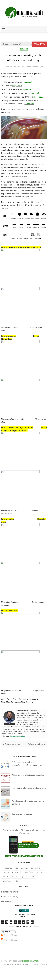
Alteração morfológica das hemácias (28, 775)
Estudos (24, 49)
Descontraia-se (22, 868)
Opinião (5, 877)
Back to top (39, 965)
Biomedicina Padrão (31, 961)
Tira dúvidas (7, 881)
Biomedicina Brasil (9, 891)
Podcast (15, 877)
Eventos (15, 872)
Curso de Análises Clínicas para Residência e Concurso (24, 832)
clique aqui (27, 82)
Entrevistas (35, 868)
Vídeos (17, 881)
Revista (31, 877)
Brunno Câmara (10, 935)
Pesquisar (39, 44)
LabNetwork (7, 901)
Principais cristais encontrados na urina (29, 788)
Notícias (40, 872)
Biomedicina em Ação (10, 896)
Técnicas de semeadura (22, 814)
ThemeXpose (25, 965)
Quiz (23, 877)
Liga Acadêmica (27, 872)
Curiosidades (8, 868)
